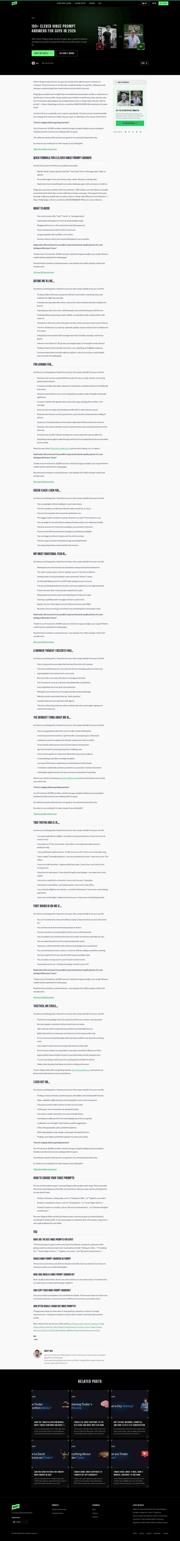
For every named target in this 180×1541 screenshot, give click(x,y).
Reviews (92, 3)
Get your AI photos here (43, 272)
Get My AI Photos (129, 123)
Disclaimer (157, 1533)
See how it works (66, 53)
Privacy (141, 1533)
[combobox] (20, 1522)
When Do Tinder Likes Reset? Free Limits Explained (149, 1509)
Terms (135, 1533)
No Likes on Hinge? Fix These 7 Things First (147, 1512)
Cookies (165, 1533)
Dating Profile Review (64, 3)
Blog (99, 3)
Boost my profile (41, 53)
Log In (154, 3)
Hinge (36, 1339)
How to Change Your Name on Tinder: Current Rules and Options (150, 1516)
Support (95, 1517)
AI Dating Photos (80, 3)
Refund (149, 1533)
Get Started (163, 3)
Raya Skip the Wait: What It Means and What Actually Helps (150, 1522)
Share (143, 63)
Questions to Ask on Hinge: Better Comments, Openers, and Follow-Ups (148, 1519)
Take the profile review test (45, 149)
